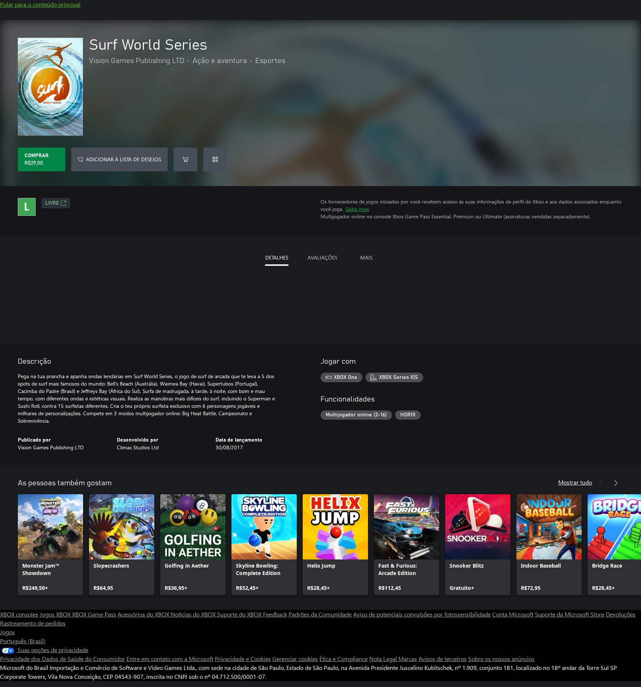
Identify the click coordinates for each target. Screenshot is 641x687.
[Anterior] (601, 483)
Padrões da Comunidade (320, 614)
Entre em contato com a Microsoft (169, 659)
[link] (50, 544)
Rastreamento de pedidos (33, 623)
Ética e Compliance (343, 659)
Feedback (275, 614)
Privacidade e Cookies (243, 659)
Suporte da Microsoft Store (569, 614)
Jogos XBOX (56, 614)
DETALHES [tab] (276, 257)
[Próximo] (615, 483)
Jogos (7, 632)
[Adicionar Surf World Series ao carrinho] (185, 159)
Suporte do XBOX (240, 614)
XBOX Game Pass (94, 614)
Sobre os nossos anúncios (501, 659)
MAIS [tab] (366, 257)
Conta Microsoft (512, 614)
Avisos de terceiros (442, 659)
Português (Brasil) (23, 641)
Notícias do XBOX (194, 614)
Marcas (407, 659)
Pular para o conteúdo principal (40, 4)
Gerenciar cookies (295, 659)
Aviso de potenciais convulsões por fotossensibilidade (422, 614)
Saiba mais (357, 208)
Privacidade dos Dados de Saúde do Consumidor (62, 659)
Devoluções (620, 614)
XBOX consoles (19, 614)
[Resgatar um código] (215, 159)
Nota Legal (383, 659)
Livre (52, 203)
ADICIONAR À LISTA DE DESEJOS (123, 159)
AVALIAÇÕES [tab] (322, 257)
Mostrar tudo (575, 482)
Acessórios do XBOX (144, 614)
